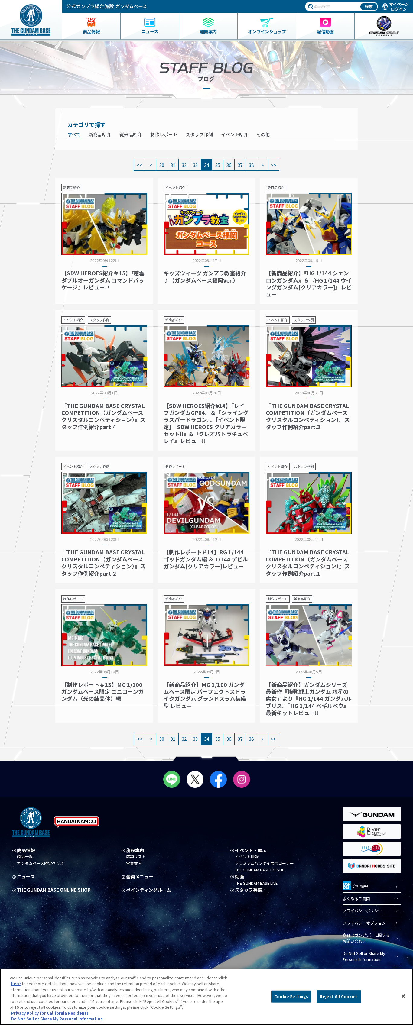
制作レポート (163, 134)
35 (217, 165)
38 (251, 165)
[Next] (262, 165)
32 (184, 165)
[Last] (273, 165)
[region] (206, 997)
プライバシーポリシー (362, 910)
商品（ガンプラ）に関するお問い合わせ (366, 938)
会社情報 (360, 886)
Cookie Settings (291, 996)
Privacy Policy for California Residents (50, 1013)
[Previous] (150, 165)
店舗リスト (136, 856)
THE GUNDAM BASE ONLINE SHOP (54, 890)
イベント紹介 (234, 134)
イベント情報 (247, 856)
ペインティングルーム (148, 890)
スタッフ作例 (199, 134)
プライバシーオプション (364, 923)
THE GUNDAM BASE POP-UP (260, 870)
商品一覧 (25, 856)
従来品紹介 (130, 134)
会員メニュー (139, 876)
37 (240, 165)
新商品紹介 (100, 134)
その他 (263, 134)
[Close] (403, 996)
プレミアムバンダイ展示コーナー (264, 863)
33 (195, 165)
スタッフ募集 (248, 890)
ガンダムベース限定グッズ (40, 863)
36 (228, 165)
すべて (73, 134)
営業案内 (134, 863)
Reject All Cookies (339, 996)
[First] (139, 165)
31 (173, 165)
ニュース (26, 876)
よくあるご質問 (356, 898)
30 (161, 165)
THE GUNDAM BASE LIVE (256, 883)
